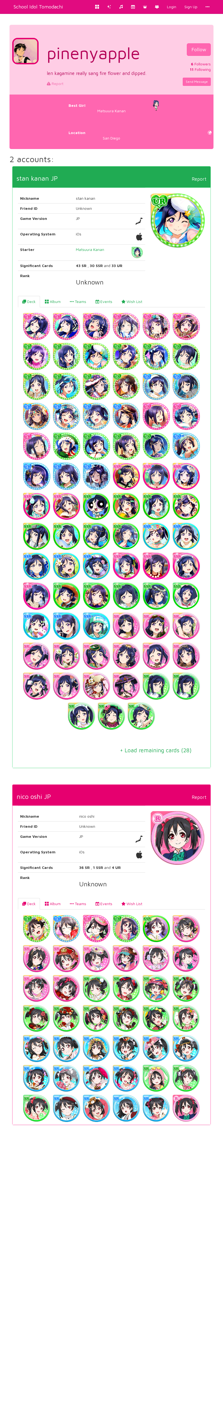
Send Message (197, 82)
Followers (201, 64)
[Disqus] (111, 1212)
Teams (80, 301)
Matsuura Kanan (97, 108)
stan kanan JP (37, 178)
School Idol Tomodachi (38, 7)
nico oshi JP (34, 796)
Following (200, 69)
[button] (145, 7)
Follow (198, 49)
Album (55, 301)
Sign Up (190, 6)
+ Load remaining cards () (155, 750)
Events (105, 301)
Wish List (133, 301)
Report (57, 83)
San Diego (94, 135)
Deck (31, 301)
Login (171, 6)
